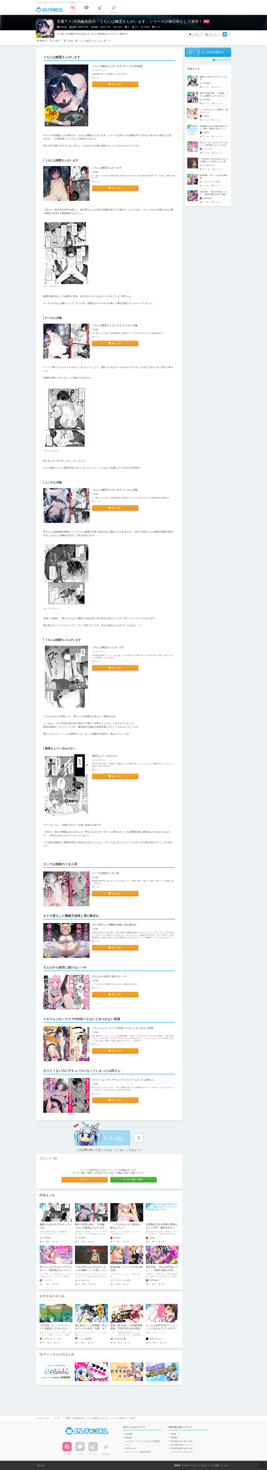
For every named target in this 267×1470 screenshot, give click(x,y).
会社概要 (128, 1434)
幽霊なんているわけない (105, 755)
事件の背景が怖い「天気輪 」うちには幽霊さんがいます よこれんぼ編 (91, 1227)
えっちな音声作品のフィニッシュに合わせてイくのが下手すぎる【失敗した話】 (162, 1328)
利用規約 (128, 1437)
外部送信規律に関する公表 (181, 1448)
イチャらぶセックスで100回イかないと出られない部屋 (122, 1027)
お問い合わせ (130, 1448)
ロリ (109, 41)
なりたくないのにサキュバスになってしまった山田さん (123, 1079)
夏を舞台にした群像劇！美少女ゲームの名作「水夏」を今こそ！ (91, 1328)
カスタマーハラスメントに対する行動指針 (142, 1441)
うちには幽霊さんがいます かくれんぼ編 (114, 325)
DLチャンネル (49, 9)
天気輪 (70, 41)
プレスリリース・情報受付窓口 (138, 1452)
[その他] (229, 34)
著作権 (173, 1434)
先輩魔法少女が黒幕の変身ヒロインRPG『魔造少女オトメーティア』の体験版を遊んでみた (214, 129)
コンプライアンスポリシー (181, 1452)
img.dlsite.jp (54, 286)
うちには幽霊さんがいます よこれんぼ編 (114, 489)
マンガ (157, 27)
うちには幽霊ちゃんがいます (108, 647)
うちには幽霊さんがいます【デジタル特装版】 (118, 66)
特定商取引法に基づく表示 (181, 1441)
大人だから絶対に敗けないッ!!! (109, 976)
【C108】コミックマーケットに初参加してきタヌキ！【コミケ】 (55, 1328)
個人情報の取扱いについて (181, 1445)
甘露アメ (57, 41)
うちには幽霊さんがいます (90, 41)
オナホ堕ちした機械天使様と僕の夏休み (114, 924)
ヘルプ (128, 1445)
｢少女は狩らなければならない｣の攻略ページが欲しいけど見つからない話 (90, 1270)
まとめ (57, 1418)
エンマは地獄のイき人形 (105, 873)
